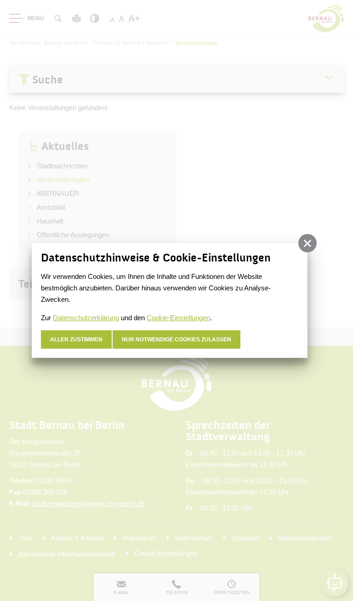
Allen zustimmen (76, 339)
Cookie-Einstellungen (178, 318)
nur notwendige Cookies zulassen (176, 339)
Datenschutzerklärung (86, 318)
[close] (307, 243)
